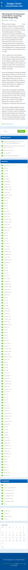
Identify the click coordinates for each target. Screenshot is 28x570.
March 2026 (6, 179)
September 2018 (7, 421)
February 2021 (6, 343)
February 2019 (6, 408)
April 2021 (5, 338)
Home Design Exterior (8, 490)
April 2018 (5, 435)
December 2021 (7, 316)
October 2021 (6, 321)
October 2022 (6, 289)
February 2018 (6, 440)
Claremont (21, 563)
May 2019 (5, 400)
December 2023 (7, 251)
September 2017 (7, 453)
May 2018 (5, 432)
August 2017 (6, 456)
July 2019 (5, 394)
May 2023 (5, 270)
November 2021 (7, 319)
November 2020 (7, 351)
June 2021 (5, 332)
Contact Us (6, 513)
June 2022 (5, 300)
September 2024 (7, 227)
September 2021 (7, 324)
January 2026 (6, 184)
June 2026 (5, 171)
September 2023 (7, 259)
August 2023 (6, 262)
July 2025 (5, 200)
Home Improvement (8, 498)
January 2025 (6, 216)
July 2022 (5, 297)
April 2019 (5, 402)
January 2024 (6, 249)
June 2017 (5, 462)
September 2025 (7, 195)
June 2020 (5, 365)
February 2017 (6, 472)
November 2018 (7, 416)
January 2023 (6, 281)
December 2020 (7, 348)
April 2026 (5, 176)
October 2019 (6, 386)
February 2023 (6, 278)
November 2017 (7, 448)
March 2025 (6, 211)
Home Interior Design (8, 124)
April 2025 (5, 208)
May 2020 (5, 367)
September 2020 (7, 356)
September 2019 (7, 389)
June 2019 (5, 397)
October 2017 (6, 451)
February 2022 (6, 311)
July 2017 (5, 459)
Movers (5, 504)
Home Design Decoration (9, 487)
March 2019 (6, 405)
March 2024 (6, 243)
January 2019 (6, 410)
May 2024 (5, 238)
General (5, 485)
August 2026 (6, 165)
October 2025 (6, 192)
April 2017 (5, 467)
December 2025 (7, 187)
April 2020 (5, 370)
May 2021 (5, 335)
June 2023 (5, 268)
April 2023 (5, 273)
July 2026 (5, 168)
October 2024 (6, 224)
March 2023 (6, 276)
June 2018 (5, 429)
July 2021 (5, 330)
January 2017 (6, 475)
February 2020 (6, 375)
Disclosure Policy (7, 516)
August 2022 (6, 294)
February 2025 (6, 214)
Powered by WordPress (8, 563)
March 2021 (6, 340)
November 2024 (7, 222)
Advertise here (6, 511)
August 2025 (6, 197)
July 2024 (5, 232)
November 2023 (7, 254)
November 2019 (7, 383)
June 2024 (5, 235)
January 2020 (6, 378)
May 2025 (5, 206)
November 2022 (7, 286)
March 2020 (6, 373)
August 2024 (6, 230)
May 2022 (5, 303)
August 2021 (6, 327)
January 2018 (6, 443)
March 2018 (6, 437)
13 (13, 535)
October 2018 (6, 418)
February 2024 (6, 246)
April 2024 (5, 241)
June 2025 (5, 203)
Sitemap (5, 519)
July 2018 (5, 427)
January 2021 (6, 346)
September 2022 (7, 292)
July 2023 (5, 265)
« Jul (2, 547)
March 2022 (6, 308)
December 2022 (7, 284)
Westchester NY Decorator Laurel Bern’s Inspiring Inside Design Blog (13, 16)
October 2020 (6, 354)
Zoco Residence (7, 153)
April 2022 (5, 305)
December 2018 (7, 413)
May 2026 (5, 173)
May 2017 (5, 464)
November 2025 (7, 189)
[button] (1, 6)
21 (16, 538)
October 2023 (6, 257)
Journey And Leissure (8, 150)
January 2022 (6, 313)
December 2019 (7, 381)
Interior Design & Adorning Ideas (11, 155)
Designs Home (14, 3)
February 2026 (6, 181)
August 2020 (6, 359)
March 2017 (6, 470)
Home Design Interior (8, 493)
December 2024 (7, 219)
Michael (6, 20)
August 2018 (6, 424)
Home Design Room (8, 495)
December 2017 (7, 445)
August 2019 (6, 392)
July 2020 (5, 362)
